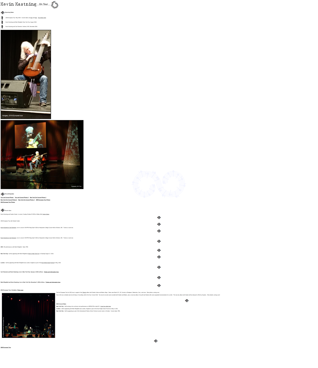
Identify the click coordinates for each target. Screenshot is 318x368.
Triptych (84, 292)
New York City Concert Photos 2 (9, 200)
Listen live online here (105, 306)
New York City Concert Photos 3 (26, 200)
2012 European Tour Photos (8, 202)
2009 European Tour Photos (43, 200)
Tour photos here (42, 17)
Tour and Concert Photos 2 (22, 197)
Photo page (20, 290)
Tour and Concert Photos (7, 197)
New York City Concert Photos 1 (38, 197)
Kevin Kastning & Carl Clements (8, 227)
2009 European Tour (6, 347)
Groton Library (45, 214)
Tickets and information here (51, 272)
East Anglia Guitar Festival (47, 262)
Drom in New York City (33, 253)
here (31, 17)
